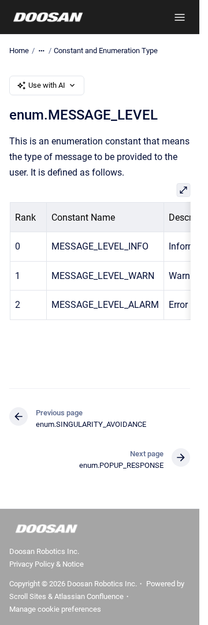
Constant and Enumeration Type (106, 50)
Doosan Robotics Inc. (44, 551)
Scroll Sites (27, 596)
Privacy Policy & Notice (46, 564)
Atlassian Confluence (89, 596)
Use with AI (46, 85)
